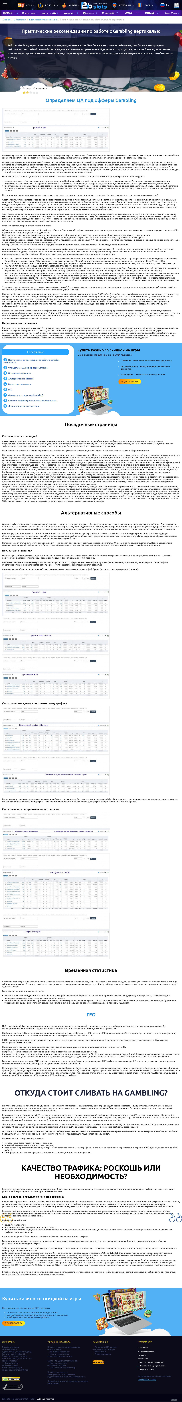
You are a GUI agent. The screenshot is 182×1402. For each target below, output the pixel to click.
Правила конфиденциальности (152, 1366)
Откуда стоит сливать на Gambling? (25, 395)
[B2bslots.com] (94, 5)
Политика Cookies (146, 1369)
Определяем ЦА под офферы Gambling (28, 368)
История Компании (146, 1351)
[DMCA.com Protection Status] (11, 1380)
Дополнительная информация (23, 406)
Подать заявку (129, 381)
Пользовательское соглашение (151, 1362)
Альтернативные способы (21, 378)
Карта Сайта (143, 1358)
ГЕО (10, 389)
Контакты (142, 1355)
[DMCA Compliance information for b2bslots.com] (12, 1389)
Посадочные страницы (19, 373)
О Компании (143, 1348)
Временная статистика (19, 384)
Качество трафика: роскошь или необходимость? (32, 400)
